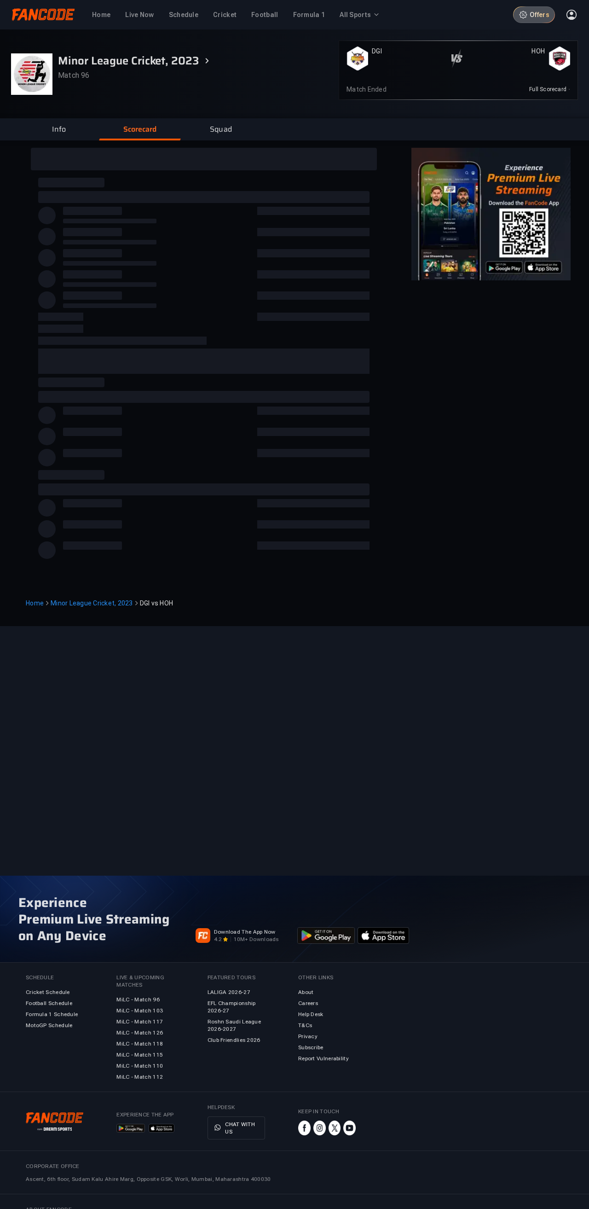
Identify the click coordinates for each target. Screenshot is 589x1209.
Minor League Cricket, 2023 (92, 603)
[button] (58, 129)
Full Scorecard (547, 89)
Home (35, 603)
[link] (549, 89)
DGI (377, 51)
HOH (538, 51)
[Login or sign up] (571, 15)
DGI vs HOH (156, 603)
